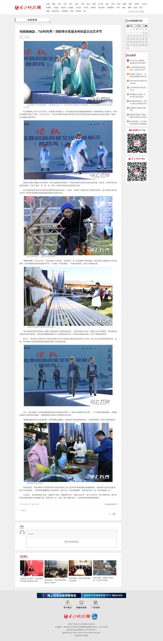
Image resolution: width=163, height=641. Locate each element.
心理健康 (64, 11)
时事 (94, 4)
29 (143, 45)
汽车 (113, 4)
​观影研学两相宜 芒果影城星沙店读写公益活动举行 (138, 116)
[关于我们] (67, 604)
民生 (71, 4)
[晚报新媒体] (81, 604)
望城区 (71, 7)
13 (137, 39)
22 (143, 42)
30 (146, 45)
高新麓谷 (110, 7)
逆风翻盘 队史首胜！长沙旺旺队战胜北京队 (138, 95)
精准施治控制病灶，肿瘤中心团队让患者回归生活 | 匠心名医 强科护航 (138, 102)
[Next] (146, 26)
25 (131, 45)
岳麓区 (48, 7)
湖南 (53, 4)
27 (137, 45)
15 (143, 39)
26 (134, 45)
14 (140, 39)
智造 (130, 4)
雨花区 (63, 7)
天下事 (100, 4)
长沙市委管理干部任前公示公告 (138, 88)
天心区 (144, 4)
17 (128, 42)
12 (134, 39)
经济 (65, 4)
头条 (48, 4)
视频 (48, 11)
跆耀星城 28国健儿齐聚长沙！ (138, 109)
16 (146, 39)
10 (128, 39)
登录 (68, 541)
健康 (124, 4)
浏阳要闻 (32, 20)
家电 (124, 7)
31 (128, 48)
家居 (72, 11)
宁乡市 (85, 7)
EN (84, 11)
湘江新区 (101, 7)
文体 (82, 4)
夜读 (135, 7)
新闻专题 (55, 11)
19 (134, 42)
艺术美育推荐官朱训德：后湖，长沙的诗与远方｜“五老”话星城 (138, 68)
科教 (76, 4)
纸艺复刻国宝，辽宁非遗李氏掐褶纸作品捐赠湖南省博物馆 (138, 122)
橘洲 (129, 7)
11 (131, 39)
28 (140, 45)
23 (146, 42)
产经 (118, 7)
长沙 (59, 4)
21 (140, 42)
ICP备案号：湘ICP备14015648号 (66, 627)
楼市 (107, 4)
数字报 (78, 11)
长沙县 (78, 7)
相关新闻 (23, 556)
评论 (88, 4)
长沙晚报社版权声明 (111, 504)
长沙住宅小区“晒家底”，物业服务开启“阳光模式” (138, 61)
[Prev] (128, 26)
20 (137, 42)
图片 (141, 7)
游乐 (118, 4)
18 (131, 42)
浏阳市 (93, 7)
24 (128, 45)
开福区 (56, 7)
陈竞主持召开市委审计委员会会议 (138, 82)
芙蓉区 (136, 4)
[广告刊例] (95, 604)
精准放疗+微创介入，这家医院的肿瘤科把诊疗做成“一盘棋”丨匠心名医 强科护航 (138, 75)
